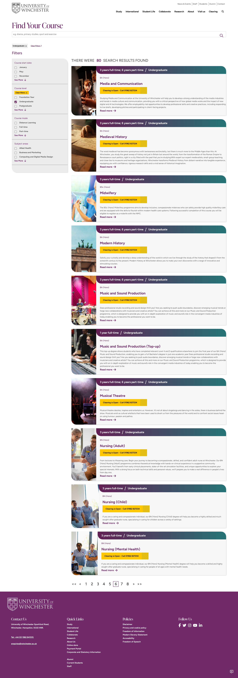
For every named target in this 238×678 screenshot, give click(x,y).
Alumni (212, 4)
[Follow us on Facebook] (180, 625)
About (191, 11)
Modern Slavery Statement (135, 635)
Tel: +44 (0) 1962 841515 (22, 637)
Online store (72, 645)
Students (203, 4)
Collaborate (165, 11)
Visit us (201, 11)
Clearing (213, 11)
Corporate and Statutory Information (84, 652)
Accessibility (128, 638)
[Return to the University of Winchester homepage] (119, 604)
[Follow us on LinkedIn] (201, 625)
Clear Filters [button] (36, 46)
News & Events (184, 4)
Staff (195, 4)
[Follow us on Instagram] (190, 625)
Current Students (75, 663)
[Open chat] (231, 671)
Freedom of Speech (132, 641)
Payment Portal (74, 648)
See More (18, 80)
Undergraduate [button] (19, 46)
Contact (221, 4)
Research (179, 11)
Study (119, 11)
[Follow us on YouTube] (195, 625)
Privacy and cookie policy (134, 628)
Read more (106, 110)
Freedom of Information (133, 631)
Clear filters (20, 93)
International (132, 11)
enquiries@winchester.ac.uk (24, 643)
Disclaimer (127, 624)
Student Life (148, 11)
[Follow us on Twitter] (185, 625)
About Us (71, 641)
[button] (221, 35)
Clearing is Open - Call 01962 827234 (120, 90)
